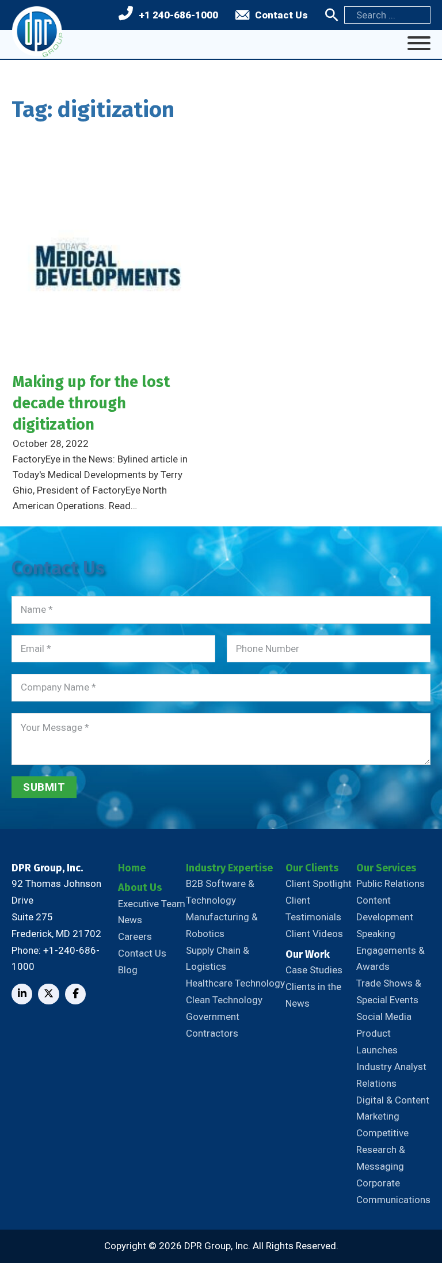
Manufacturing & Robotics (222, 925)
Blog (128, 970)
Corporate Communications (393, 1191)
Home (132, 868)
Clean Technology (224, 1000)
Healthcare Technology (235, 983)
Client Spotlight (318, 883)
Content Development (384, 908)
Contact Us (281, 15)
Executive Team (151, 903)
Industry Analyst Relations (391, 1075)
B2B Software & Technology (220, 892)
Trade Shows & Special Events (388, 991)
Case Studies (313, 970)
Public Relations (390, 883)
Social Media (383, 1016)
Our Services (386, 868)
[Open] (418, 43)
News (130, 920)
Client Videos (314, 933)
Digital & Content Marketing (392, 1108)
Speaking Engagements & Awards (390, 950)
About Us (140, 887)
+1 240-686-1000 (178, 15)
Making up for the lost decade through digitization (91, 403)
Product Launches (377, 1041)
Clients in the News (313, 995)
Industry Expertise (229, 868)
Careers (135, 936)
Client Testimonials (313, 908)
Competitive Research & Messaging (382, 1149)
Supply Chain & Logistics (217, 959)
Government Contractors (212, 1025)
